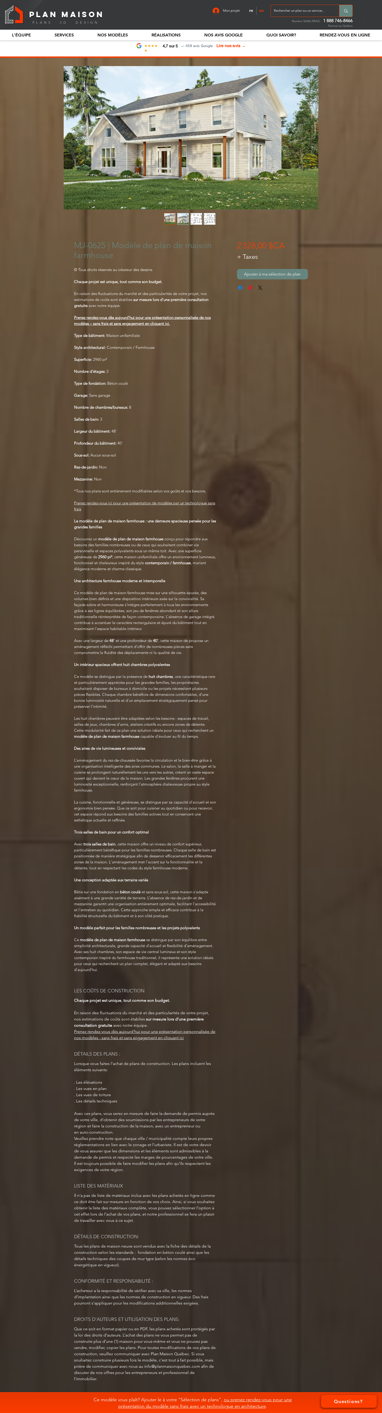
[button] (21, 35)
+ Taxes (247, 256)
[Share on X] (260, 288)
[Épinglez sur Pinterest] (250, 288)
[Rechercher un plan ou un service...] (345, 11)
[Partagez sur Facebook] (240, 288)
